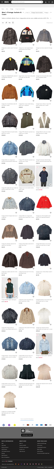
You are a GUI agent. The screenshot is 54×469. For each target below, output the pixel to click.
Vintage (11, 9)
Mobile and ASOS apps (41, 443)
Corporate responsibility (24, 447)
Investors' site (21, 449)
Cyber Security (22, 451)
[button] (15, 464)
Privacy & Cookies (41, 467)
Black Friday (39, 449)
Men (7, 9)
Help (2, 443)
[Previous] (23, 13)
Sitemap (3, 453)
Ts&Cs (46, 467)
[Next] (51, 13)
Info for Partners (40, 451)
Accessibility (50, 467)
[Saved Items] (49, 2)
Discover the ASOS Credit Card (43, 453)
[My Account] (45, 2)
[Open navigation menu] (2, 2)
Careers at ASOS (22, 445)
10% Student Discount (6, 451)
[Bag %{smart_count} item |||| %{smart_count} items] (52, 2)
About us (21, 443)
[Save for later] (16, 44)
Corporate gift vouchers (41, 447)
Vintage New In (26, 12)
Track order (4, 445)
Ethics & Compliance (5, 457)
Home (3, 9)
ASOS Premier (4, 449)
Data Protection (4, 455)
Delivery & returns (5, 447)
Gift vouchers (39, 445)
